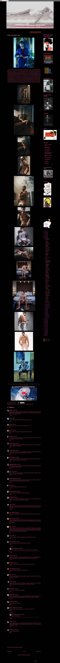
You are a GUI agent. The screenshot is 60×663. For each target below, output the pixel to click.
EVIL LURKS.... (47, 259)
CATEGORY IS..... (47, 280)
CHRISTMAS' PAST (47, 251)
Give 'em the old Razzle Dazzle (48, 155)
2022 (45, 236)
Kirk (10, 485)
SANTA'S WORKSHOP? (47, 268)
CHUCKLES (47, 281)
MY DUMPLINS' (47, 302)
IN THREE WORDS (46, 272)
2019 (45, 320)
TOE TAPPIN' (47, 243)
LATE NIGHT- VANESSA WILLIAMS (47, 276)
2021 (45, 237)
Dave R (10, 430)
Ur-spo (10, 424)
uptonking (11, 410)
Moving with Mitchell (13, 491)
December (47, 238)
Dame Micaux (11, 629)
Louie (10, 504)
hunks (24, 404)
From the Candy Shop (19, 404)
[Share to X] (22, 402)
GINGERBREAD (47, 277)
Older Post (38, 651)
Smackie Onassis (12, 443)
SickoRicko (11, 601)
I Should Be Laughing (48, 157)
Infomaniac (46, 161)
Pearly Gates (11, 588)
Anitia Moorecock (47, 339)
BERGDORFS (47, 273)
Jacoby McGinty (12, 450)
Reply (10, 415)
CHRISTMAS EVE (47, 249)
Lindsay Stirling (28, 404)
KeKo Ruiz (11, 555)
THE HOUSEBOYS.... (47, 257)
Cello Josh (11, 471)
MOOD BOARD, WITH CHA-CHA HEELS (48, 262)
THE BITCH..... (47, 301)
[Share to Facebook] (23, 402)
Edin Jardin (11, 497)
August (46, 308)
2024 (45, 233)
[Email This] (20, 402)
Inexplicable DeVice (15, 548)
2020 (45, 318)
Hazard (10, 574)
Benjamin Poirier (12, 404)
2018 (45, 321)
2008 (45, 334)
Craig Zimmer (11, 594)
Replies (12, 546)
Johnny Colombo (12, 518)
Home (24, 651)
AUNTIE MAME (47, 289)
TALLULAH (47, 279)
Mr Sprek (11, 621)
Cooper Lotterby (12, 512)
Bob (10, 418)
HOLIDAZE (46, 300)
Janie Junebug (47, 163)
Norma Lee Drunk (12, 568)
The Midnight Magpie (13, 478)
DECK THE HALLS (48, 286)
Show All (52, 164)
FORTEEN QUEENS (47, 242)
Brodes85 (11, 436)
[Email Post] (18, 402)
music (32, 404)
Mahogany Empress (13, 464)
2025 (45, 232)
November (47, 304)
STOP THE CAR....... (46, 283)
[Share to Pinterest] (23, 402)
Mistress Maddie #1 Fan (13, 607)
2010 (45, 331)
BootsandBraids (47, 150)
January (46, 317)
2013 (45, 327)
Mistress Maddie (47, 340)
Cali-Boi (10, 581)
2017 (45, 322)
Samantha (11, 562)
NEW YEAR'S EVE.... (47, 240)
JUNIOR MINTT (47, 292)
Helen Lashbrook (12, 541)
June (46, 310)
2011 (45, 330)
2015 (45, 325)
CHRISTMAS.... (47, 248)
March (46, 314)
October (46, 305)
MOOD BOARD (47, 247)
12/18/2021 (15, 410)
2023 (45, 234)
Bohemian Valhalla (47, 149)
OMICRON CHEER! (46, 255)
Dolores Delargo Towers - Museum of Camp (48, 153)
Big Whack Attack (47, 147)
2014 (45, 326)
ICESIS (46, 258)
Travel (10, 535)
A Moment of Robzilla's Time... (48, 145)
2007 (45, 335)
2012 (45, 329)
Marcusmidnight (12, 457)
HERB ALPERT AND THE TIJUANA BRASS (47, 265)
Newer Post (9, 651)
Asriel (10, 526)
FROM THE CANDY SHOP (47, 270)
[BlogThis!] (21, 402)
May (46, 312)
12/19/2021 (13, 485)
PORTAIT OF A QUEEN (47, 245)
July (46, 309)
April (46, 313)
